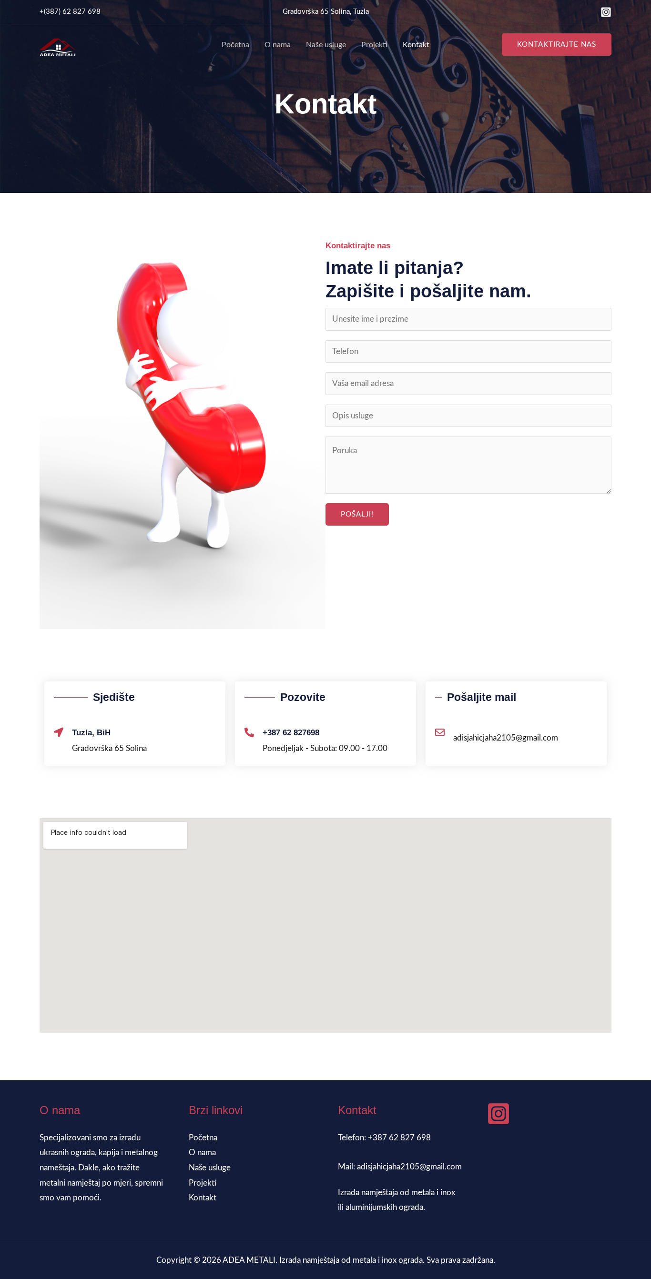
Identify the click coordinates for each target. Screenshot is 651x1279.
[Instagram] (605, 12)
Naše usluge (326, 45)
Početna (235, 45)
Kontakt (416, 45)
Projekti (374, 45)
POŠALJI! (357, 514)
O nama (277, 45)
